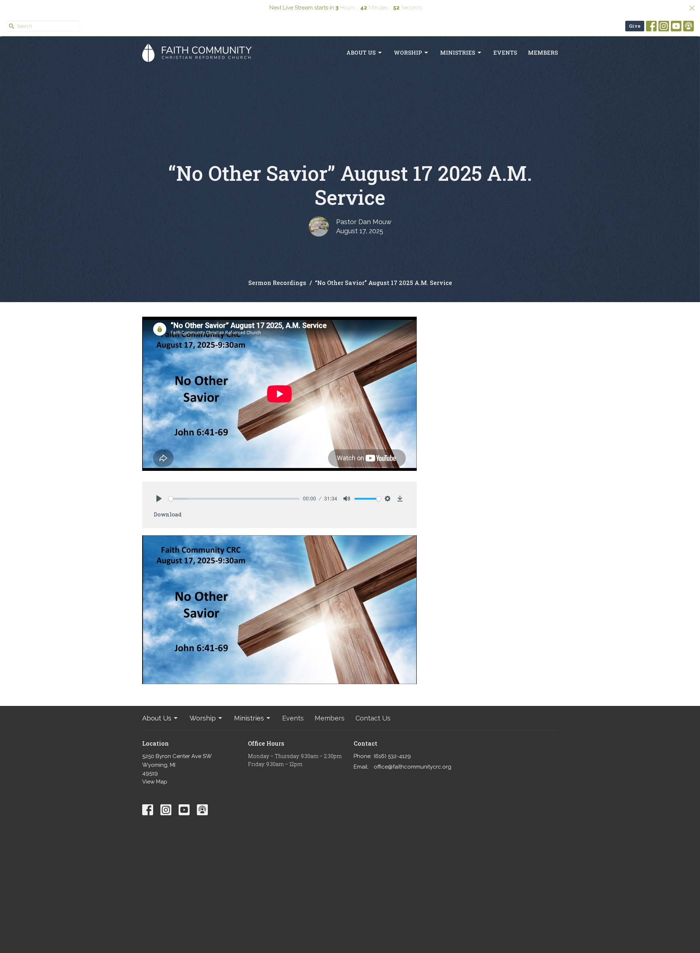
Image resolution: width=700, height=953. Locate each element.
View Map (154, 781)
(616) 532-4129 (392, 756)
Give (635, 26)
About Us (361, 52)
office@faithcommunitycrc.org (412, 766)
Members (543, 52)
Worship (408, 52)
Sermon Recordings (277, 282)
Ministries (457, 52)
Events (505, 52)
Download (168, 514)
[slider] (233, 498)
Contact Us (372, 718)
